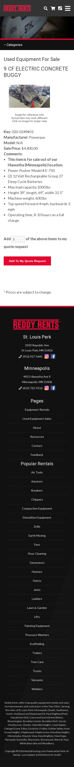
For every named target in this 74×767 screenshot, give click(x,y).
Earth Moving (37, 535)
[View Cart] (53, 8)
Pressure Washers (37, 635)
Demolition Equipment (37, 517)
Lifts (37, 616)
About (37, 427)
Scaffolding (37, 644)
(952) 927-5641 (32, 356)
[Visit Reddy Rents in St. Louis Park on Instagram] (46, 356)
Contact (37, 445)
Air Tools (37, 472)
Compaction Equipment (37, 508)
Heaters (37, 571)
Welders (37, 689)
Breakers (37, 490)
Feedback (37, 454)
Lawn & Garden (37, 607)
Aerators (37, 481)
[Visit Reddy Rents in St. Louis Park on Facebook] (53, 356)
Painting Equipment (37, 626)
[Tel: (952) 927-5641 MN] (60, 8)
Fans (37, 544)
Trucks (37, 671)
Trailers (37, 653)
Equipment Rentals (37, 409)
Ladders (37, 598)
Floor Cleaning (37, 553)
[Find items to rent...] (46, 8)
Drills (37, 526)
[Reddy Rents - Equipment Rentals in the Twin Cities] (18, 10)
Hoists (37, 580)
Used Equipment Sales (37, 418)
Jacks (37, 589)
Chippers (37, 499)
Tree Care (37, 662)
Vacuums (37, 680)
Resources (37, 436)
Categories (14, 45)
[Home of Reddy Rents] (37, 328)
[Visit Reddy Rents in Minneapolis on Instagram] (46, 388)
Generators (37, 562)
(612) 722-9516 (32, 388)
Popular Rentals (37, 463)
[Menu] (67, 8)
